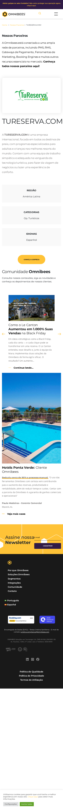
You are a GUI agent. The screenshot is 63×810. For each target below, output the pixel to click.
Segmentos (14, 578)
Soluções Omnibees (19, 574)
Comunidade (15, 587)
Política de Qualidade (31, 671)
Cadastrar (47, 546)
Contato (12, 591)
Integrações (14, 583)
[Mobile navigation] (56, 14)
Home (5, 25)
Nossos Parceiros (17, 25)
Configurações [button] (11, 804)
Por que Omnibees (18, 570)
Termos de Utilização (31, 680)
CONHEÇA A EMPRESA (31, 259)
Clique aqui (33, 797)
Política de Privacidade (31, 676)
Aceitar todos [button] (26, 804)
